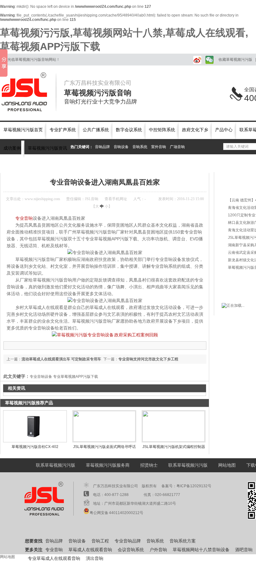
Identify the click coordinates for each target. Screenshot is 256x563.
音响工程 (100, 541)
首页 (25, 164)
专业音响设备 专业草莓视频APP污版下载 (64, 376)
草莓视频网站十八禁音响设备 (201, 549)
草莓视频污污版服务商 (108, 465)
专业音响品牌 (128, 541)
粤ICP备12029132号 (193, 486)
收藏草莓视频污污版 (235, 59)
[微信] (208, 59)
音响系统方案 (183, 541)
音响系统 (139, 147)
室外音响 (158, 147)
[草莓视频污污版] (28, 92)
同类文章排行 (240, 188)
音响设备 (121, 147)
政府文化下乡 (195, 130)
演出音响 (94, 558)
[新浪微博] (196, 59)
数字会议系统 (129, 130)
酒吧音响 (244, 549)
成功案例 (12, 148)
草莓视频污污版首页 (23, 130)
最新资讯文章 (240, 279)
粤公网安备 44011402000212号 (116, 513)
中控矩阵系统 (162, 130)
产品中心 (224, 130)
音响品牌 (102, 147)
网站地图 (227, 465)
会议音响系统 (131, 549)
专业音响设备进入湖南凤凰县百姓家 (135, 164)
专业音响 (24, 218)
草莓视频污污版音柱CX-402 (35, 447)
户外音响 (158, 549)
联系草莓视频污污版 (55, 465)
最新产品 (235, 177)
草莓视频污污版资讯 (47, 148)
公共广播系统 (96, 130)
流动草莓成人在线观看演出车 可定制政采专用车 (61, 359)
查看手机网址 (116, 199)
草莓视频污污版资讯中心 (54, 164)
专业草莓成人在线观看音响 (54, 558)
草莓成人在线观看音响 (90, 549)
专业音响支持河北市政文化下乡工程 (148, 359)
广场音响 (177, 147)
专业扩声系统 (63, 130)
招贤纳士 (149, 465)
